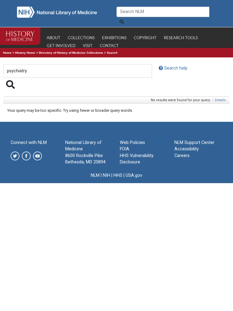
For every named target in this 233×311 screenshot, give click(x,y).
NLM (95, 175)
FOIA (124, 149)
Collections (81, 38)
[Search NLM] (121, 22)
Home (7, 52)
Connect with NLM (29, 142)
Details (220, 100)
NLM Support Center (194, 142)
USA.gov (134, 175)
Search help (175, 68)
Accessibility (186, 149)
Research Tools (181, 38)
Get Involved (61, 46)
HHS (117, 175)
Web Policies (132, 142)
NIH (106, 175)
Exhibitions (114, 38)
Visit (88, 46)
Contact (109, 46)
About (53, 38)
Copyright (145, 38)
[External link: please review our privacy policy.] (15, 155)
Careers (182, 155)
